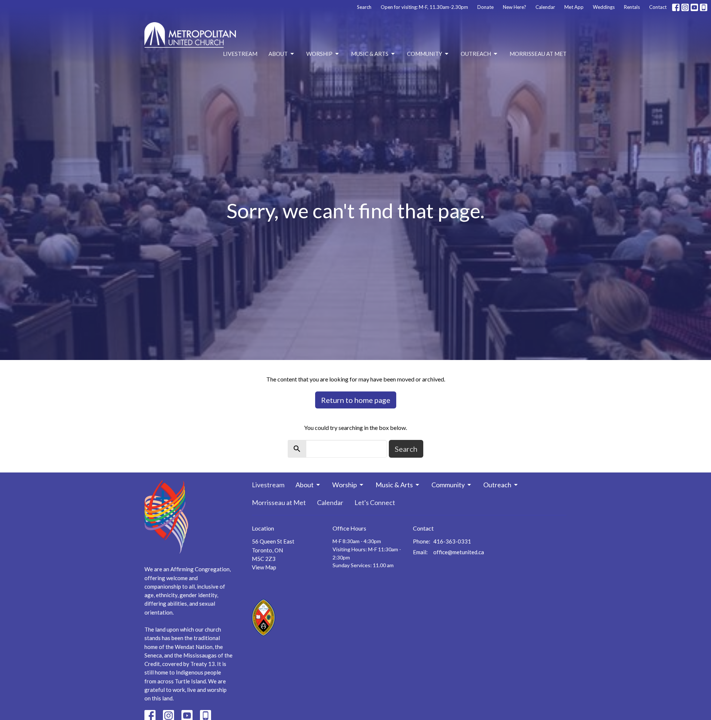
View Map (264, 567)
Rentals (632, 7)
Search (364, 7)
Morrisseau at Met (538, 53)
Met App (574, 7)
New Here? (514, 7)
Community (424, 53)
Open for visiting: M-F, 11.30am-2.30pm (424, 7)
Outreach (476, 53)
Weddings (604, 7)
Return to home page (355, 400)
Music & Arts (369, 53)
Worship (319, 53)
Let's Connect (374, 502)
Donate (485, 7)
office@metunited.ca (458, 552)
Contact (658, 7)
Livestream (240, 53)
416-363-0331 (452, 541)
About (278, 53)
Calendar (545, 7)
